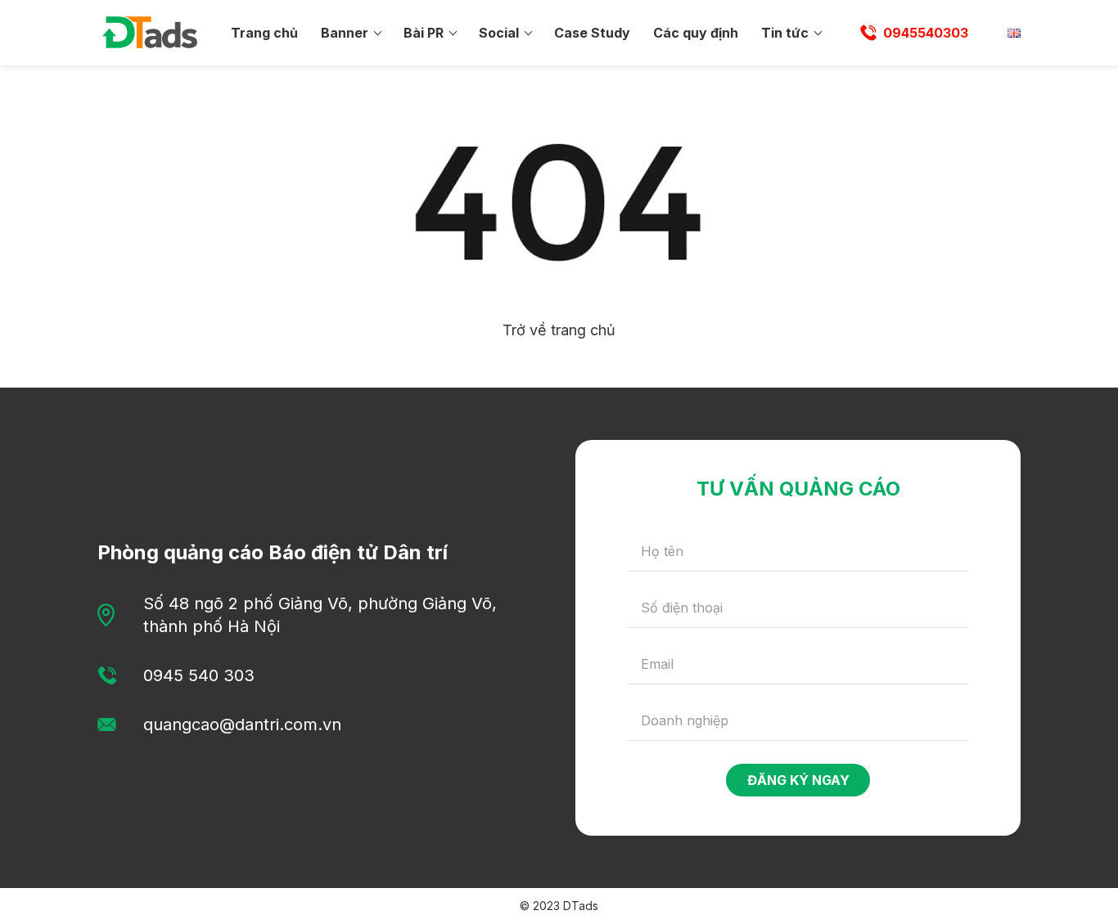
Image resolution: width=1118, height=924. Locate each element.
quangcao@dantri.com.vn (242, 724)
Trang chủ (264, 33)
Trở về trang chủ (559, 330)
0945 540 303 (199, 675)
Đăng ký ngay (798, 780)
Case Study (592, 33)
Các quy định (695, 33)
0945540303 (925, 33)
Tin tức (785, 33)
